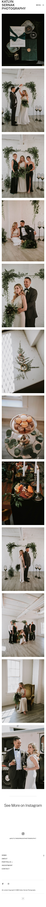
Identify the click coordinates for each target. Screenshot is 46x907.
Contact (6, 869)
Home (4, 855)
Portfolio (6, 862)
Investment (7, 865)
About (4, 859)
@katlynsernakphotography (23, 838)
